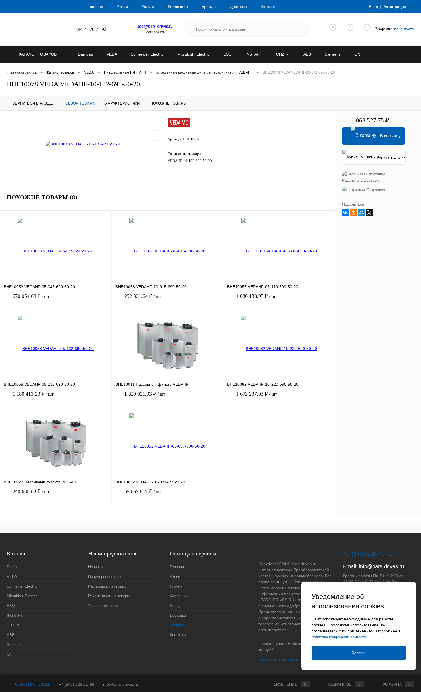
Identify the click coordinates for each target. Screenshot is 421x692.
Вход (373, 6)
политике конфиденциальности (339, 637)
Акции (122, 6)
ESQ (11, 606)
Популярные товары (105, 576)
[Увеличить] (83, 144)
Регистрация (394, 6)
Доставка (238, 6)
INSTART (15, 615)
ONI (10, 654)
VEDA (12, 576)
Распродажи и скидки (107, 586)
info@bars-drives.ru (155, 26)
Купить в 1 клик (391, 157)
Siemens (14, 644)
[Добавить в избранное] (154, 123)
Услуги (148, 6)
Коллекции (178, 6)
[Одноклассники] (353, 212)
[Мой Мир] (361, 212)
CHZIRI (13, 625)
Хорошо (358, 653)
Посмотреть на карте (278, 659)
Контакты (178, 635)
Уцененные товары (104, 606)
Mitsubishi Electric (22, 596)
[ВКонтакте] (345, 212)
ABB (11, 635)
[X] (369, 212)
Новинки (95, 567)
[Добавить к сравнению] (154, 135)
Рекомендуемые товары (109, 596)
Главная (95, 6)
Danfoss (14, 567)
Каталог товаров (38, 54)
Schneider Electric (22, 586)
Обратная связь (32, 684)
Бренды (209, 6)
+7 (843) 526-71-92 (76, 684)
